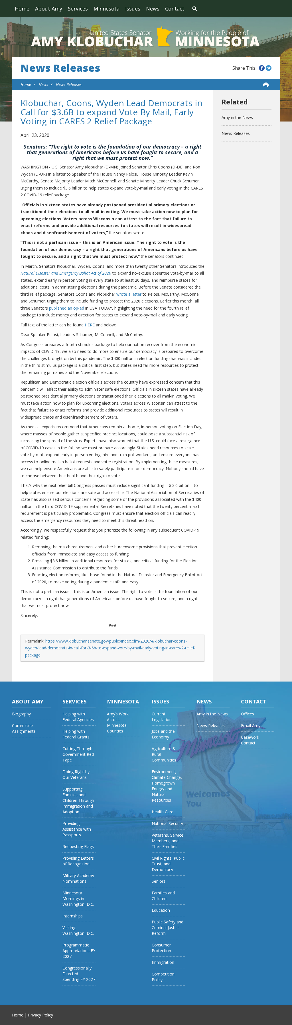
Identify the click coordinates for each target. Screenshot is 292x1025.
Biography (21, 714)
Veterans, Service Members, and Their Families (167, 840)
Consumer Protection (161, 947)
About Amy (48, 8)
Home (22, 8)
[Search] (194, 8)
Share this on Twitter (268, 68)
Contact (174, 8)
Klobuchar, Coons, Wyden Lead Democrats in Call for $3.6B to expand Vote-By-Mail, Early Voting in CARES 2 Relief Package (111, 112)
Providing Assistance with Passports (76, 829)
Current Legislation (162, 716)
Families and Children (163, 895)
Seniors (158, 881)
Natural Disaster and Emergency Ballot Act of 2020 (66, 273)
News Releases (60, 68)
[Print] (265, 84)
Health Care (162, 811)
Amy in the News (237, 117)
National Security (167, 823)
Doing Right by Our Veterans (76, 774)
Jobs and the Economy (163, 734)
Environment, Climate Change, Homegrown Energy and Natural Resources (167, 786)
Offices (247, 714)
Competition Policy (163, 976)
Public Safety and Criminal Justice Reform (167, 927)
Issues (132, 8)
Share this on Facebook (262, 68)
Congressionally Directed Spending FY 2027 (78, 973)
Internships (72, 916)
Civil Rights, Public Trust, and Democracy (168, 863)
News (152, 8)
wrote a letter (128, 294)
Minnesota (106, 8)
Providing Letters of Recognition (78, 860)
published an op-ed (66, 308)
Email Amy (250, 725)
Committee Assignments (24, 728)
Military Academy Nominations (78, 878)
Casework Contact (250, 740)
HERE (90, 325)
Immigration (163, 962)
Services (78, 8)
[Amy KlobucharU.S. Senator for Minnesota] (146, 37)
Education (161, 910)
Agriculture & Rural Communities (164, 754)
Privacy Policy (40, 1015)
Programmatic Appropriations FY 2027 (78, 950)
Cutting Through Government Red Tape (78, 754)
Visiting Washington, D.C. (78, 930)
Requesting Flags (78, 846)
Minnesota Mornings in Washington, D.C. (78, 898)
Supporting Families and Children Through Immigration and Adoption (78, 800)
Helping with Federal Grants (76, 734)
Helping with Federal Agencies (78, 716)
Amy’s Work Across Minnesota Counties (118, 722)
